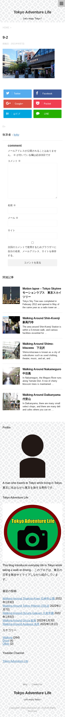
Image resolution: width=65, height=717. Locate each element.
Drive (6, 640)
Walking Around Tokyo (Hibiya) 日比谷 (26, 605)
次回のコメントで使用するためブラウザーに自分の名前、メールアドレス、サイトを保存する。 (32, 251)
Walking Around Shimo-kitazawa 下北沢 (38, 345)
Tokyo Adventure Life (32, 12)
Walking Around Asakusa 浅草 (21, 624)
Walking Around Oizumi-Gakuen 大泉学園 (28, 613)
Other (6, 643)
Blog (25, 684)
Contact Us (37, 684)
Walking (7, 637)
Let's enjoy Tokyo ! (32, 699)
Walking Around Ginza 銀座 (19, 620)
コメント (14, 160)
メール (13, 217)
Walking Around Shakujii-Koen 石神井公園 (29, 598)
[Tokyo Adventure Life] (32, 456)
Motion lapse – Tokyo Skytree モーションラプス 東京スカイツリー (43, 292)
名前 (12, 205)
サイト (11, 230)
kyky (16, 134)
